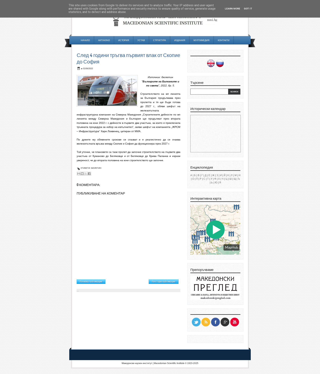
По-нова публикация (91, 281)
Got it (248, 8)
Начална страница (127, 280)
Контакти (223, 40)
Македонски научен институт (137, 363)
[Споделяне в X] (86, 173)
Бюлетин (96, 168)
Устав (141, 40)
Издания (179, 40)
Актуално (104, 40)
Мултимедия (201, 40)
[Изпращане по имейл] (79, 173)
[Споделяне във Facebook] (89, 173)
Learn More (232, 8)
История (123, 40)
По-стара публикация (163, 281)
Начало (85, 40)
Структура (159, 40)
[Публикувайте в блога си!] (82, 173)
